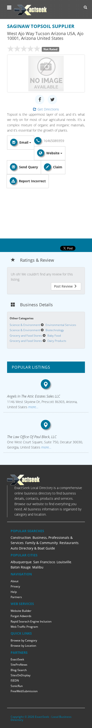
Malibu (37, 567)
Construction (21, 537)
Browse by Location (23, 646)
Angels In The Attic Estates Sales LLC (33, 396)
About (14, 581)
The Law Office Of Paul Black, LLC (32, 436)
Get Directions (48, 109)
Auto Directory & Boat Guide (33, 548)
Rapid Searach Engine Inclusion (31, 621)
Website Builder (21, 611)
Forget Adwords (21, 616)
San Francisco (44, 562)
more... (32, 407)
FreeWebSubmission (24, 691)
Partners (16, 597)
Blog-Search (19, 670)
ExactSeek (17, 659)
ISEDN (15, 680)
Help (14, 592)
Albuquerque (21, 562)
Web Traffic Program (24, 627)
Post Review (64, 286)
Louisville (64, 562)
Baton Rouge (21, 567)
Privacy (15, 586)
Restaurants (69, 542)
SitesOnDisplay (20, 675)
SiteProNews (19, 665)
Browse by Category (24, 640)
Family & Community (41, 542)
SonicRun (17, 686)
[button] (10, 7)
